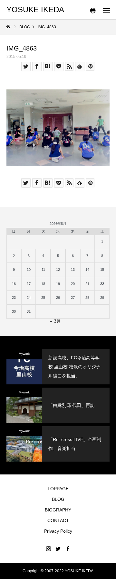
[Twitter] (58, 548)
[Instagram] (48, 548)
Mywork (24, 353)
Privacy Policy (58, 531)
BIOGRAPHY (58, 509)
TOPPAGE (58, 488)
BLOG (58, 499)
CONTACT (58, 520)
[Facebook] (67, 548)
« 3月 (55, 321)
